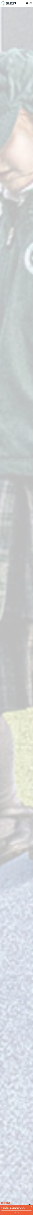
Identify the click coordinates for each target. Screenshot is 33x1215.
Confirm (16, 1212)
